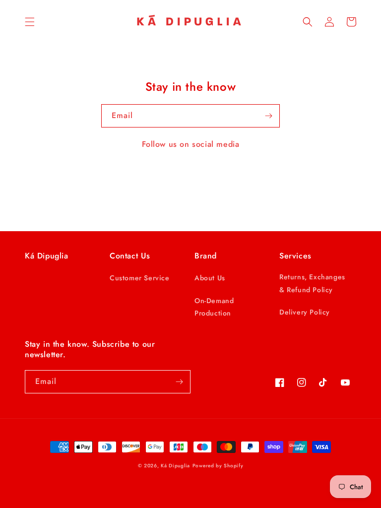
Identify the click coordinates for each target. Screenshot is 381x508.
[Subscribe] (268, 115)
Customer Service (140, 278)
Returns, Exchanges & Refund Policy (312, 283)
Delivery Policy (304, 312)
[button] (30, 22)
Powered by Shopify (218, 465)
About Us (209, 278)
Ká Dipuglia (175, 465)
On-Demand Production (214, 307)
